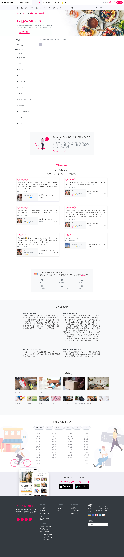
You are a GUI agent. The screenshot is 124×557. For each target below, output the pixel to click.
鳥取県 (70, 441)
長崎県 (86, 444)
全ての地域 (39, 428)
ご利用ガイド (75, 508)
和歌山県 (70, 439)
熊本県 (86, 447)
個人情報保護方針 (45, 519)
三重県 (54, 455)
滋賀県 (54, 458)
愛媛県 (86, 433)
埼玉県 (68, 428)
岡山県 (70, 447)
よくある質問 (75, 510)
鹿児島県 (86, 455)
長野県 (54, 444)
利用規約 (42, 510)
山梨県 (54, 441)
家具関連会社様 (44, 529)
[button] (105, 2)
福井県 (54, 439)
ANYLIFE (58, 508)
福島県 (38, 449)
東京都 (49, 428)
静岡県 (54, 449)
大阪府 (77, 428)
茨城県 (38, 452)
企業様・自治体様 (45, 526)
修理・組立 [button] (24, 8)
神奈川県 (59, 428)
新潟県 (38, 463)
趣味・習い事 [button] (57, 8)
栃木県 (38, 455)
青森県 (38, 436)
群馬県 (38, 458)
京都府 (86, 428)
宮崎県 (86, 452)
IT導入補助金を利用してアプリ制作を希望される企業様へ (46, 537)
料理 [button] (72, 8)
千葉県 (38, 460)
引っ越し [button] (38, 8)
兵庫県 (70, 433)
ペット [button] (66, 8)
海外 (86, 460)
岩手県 (38, 439)
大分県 (86, 449)
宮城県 (38, 441)
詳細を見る (83, 275)
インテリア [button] (47, 8)
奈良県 (70, 436)
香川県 (70, 458)
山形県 (38, 447)
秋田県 (38, 444)
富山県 (54, 433)
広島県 (70, 449)
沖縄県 (86, 458)
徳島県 (70, 455)
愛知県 (54, 452)
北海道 (38, 433)
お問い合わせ (75, 513)
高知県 (86, 436)
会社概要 (42, 508)
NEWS (58, 510)
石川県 (54, 436)
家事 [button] (31, 8)
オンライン (86, 463)
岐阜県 (54, 447)
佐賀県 (86, 441)
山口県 (70, 452)
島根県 (70, 444)
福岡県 (86, 439)
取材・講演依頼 (44, 531)
